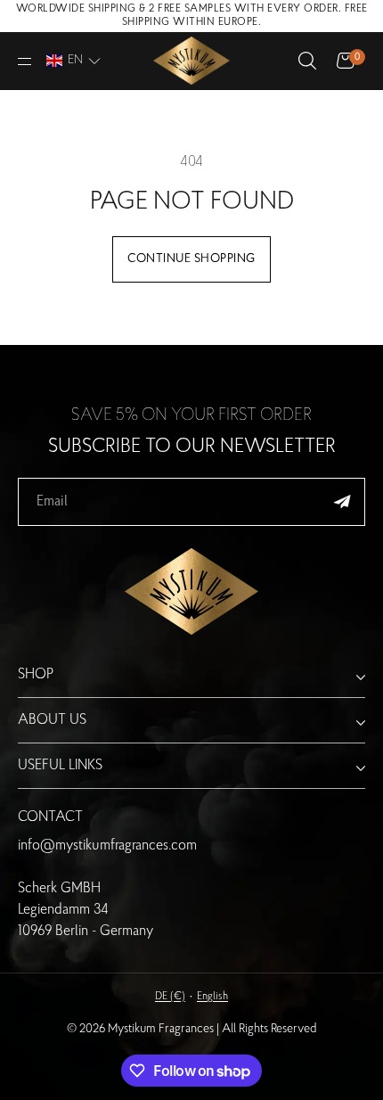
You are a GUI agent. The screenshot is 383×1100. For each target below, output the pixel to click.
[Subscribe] (342, 502)
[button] (73, 60)
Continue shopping (191, 259)
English (212, 996)
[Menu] (26, 61)
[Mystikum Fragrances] (191, 61)
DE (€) (170, 996)
